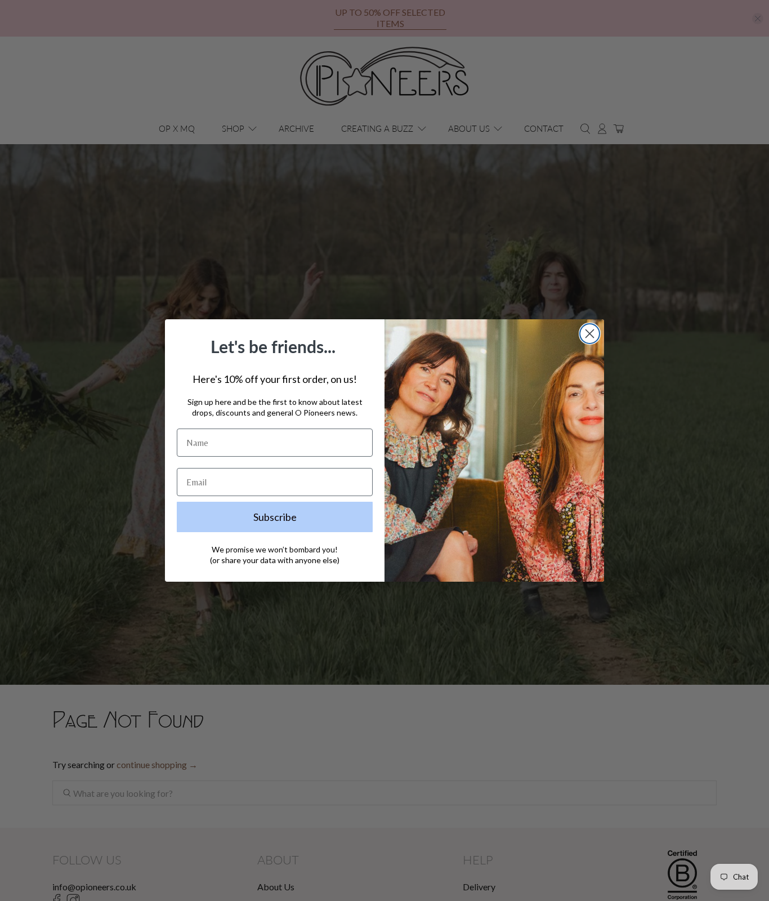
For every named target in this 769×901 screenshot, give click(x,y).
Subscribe (275, 517)
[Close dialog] (590, 334)
